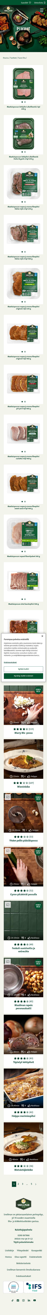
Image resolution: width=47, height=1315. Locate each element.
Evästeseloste (35, 1257)
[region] (23, 657)
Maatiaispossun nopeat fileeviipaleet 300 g (23, 556)
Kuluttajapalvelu (23, 1230)
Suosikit (24, 3)
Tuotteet (13, 58)
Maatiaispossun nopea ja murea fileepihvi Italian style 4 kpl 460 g (23, 258)
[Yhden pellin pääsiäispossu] (23, 813)
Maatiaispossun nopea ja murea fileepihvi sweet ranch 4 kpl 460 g (23, 508)
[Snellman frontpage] (8, 10)
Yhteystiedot (22, 1251)
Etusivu (6, 58)
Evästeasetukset (23, 1276)
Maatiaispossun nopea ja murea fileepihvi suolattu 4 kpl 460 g (23, 458)
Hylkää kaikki (23, 669)
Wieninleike (23, 787)
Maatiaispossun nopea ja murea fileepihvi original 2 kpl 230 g (23, 308)
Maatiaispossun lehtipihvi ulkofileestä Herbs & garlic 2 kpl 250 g (23, 158)
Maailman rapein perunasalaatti (24, 1007)
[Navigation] (41, 10)
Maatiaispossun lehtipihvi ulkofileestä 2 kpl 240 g (23, 108)
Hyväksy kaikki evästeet (23, 676)
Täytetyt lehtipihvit (23, 1062)
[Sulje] (42, 636)
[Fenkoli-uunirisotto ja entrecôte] (23, 920)
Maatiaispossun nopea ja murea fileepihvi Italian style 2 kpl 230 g (23, 208)
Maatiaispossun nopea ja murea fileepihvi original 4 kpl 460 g (23, 358)
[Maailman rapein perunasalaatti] (23, 977)
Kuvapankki (36, 1251)
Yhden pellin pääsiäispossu (23, 841)
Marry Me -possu (24, 733)
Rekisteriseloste (23, 1263)
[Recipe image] (25, 102)
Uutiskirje (9, 1251)
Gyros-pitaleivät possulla (23, 894)
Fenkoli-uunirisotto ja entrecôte (23, 950)
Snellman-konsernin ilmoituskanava (23, 1270)
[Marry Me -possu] (23, 705)
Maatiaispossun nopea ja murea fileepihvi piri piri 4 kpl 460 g (23, 408)
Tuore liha (22, 58)
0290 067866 (23, 1235)
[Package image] (22, 102)
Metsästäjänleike (23, 1170)
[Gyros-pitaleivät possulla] (23, 866)
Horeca (8, 1257)
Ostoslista (38, 3)
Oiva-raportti (20, 1257)
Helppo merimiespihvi (23, 1116)
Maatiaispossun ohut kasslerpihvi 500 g (23, 604)
